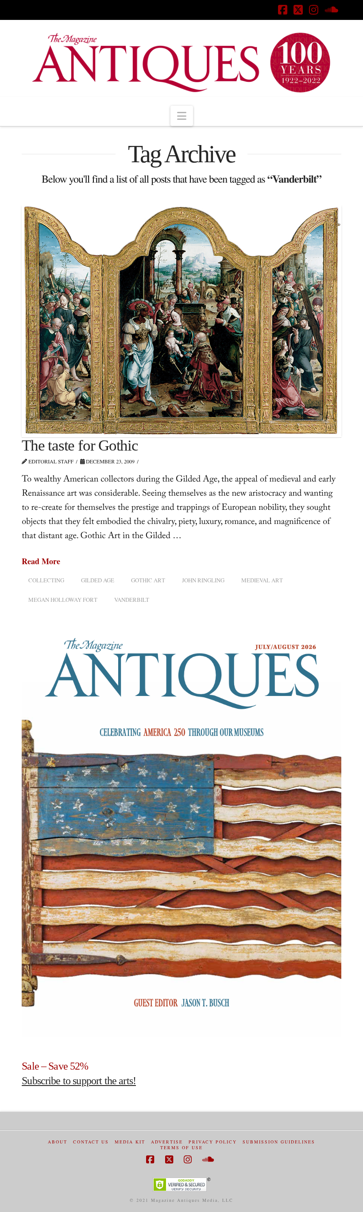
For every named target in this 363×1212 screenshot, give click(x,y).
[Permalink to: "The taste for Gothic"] (181, 320)
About (57, 1142)
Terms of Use (181, 1148)
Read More (41, 561)
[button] (181, 116)
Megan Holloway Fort (62, 600)
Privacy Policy (213, 1142)
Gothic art (148, 580)
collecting (46, 580)
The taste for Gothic (80, 445)
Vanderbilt (131, 600)
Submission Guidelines (279, 1142)
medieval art (262, 580)
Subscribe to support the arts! (79, 1080)
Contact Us (91, 1142)
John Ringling (203, 580)
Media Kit (130, 1142)
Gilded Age (97, 580)
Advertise (167, 1142)
